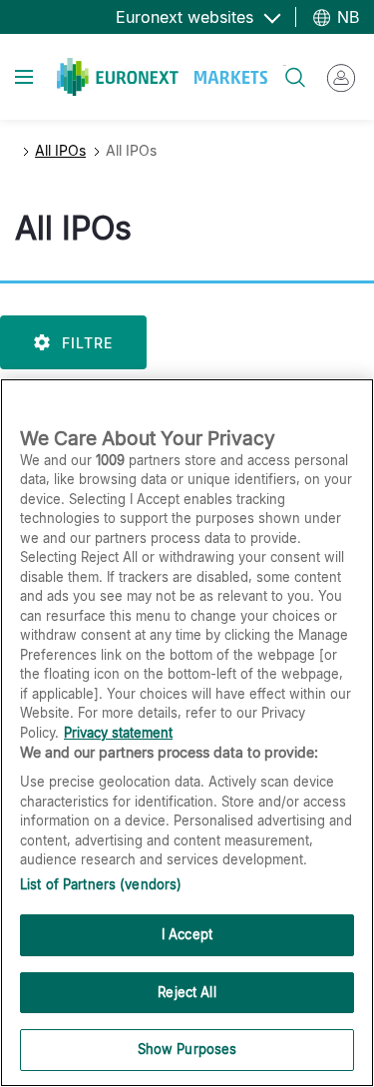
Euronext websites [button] (187, 17)
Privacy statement (118, 733)
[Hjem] (162, 77)
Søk (284, 65)
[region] (187, 732)
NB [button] (345, 17)
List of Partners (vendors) (101, 884)
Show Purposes (187, 1049)
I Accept (187, 934)
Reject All (186, 992)
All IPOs (60, 150)
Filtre (87, 342)
